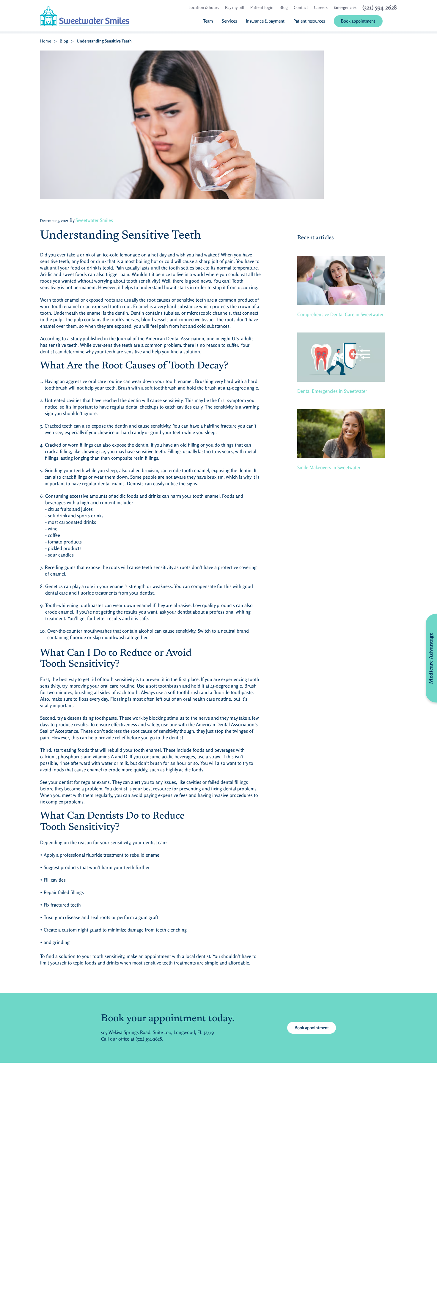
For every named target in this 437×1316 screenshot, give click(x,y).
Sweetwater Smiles (94, 220)
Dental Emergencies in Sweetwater (332, 391)
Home (45, 40)
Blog (64, 40)
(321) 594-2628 (149, 1039)
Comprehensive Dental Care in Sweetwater (340, 314)
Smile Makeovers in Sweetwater (329, 467)
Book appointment (312, 1027)
